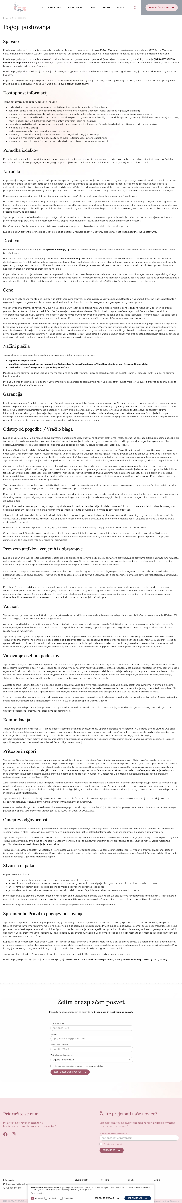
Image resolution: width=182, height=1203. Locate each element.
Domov (6, 18)
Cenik (92, 7)
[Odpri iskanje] (135, 8)
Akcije (106, 7)
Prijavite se (109, 1150)
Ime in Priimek (57, 1023)
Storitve (73, 7)
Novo (120, 7)
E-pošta (54, 1034)
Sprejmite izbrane (104, 1198)
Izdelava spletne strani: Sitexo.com (165, 1201)
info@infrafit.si (21, 1184)
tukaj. (100, 1066)
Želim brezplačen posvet (61, 1055)
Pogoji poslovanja (19, 18)
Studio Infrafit (51, 7)
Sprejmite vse (135, 1198)
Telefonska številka (59, 1044)
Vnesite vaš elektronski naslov (113, 1133)
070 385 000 (15, 1188)
